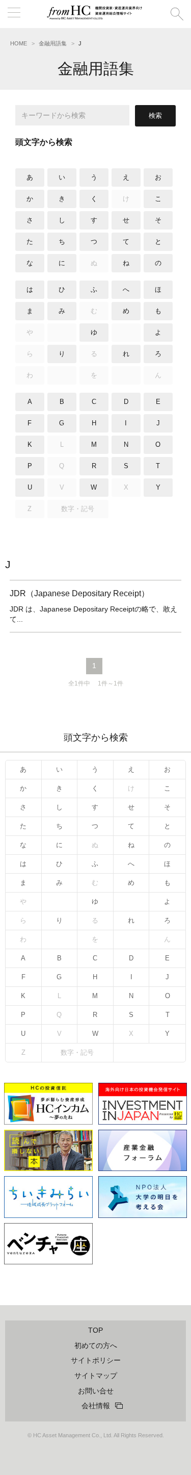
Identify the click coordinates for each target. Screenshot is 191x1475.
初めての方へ (95, 1345)
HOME (18, 43)
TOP (95, 1330)
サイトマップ (95, 1375)
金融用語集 (53, 43)
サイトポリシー (96, 1360)
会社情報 (95, 1406)
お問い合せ (96, 1391)
